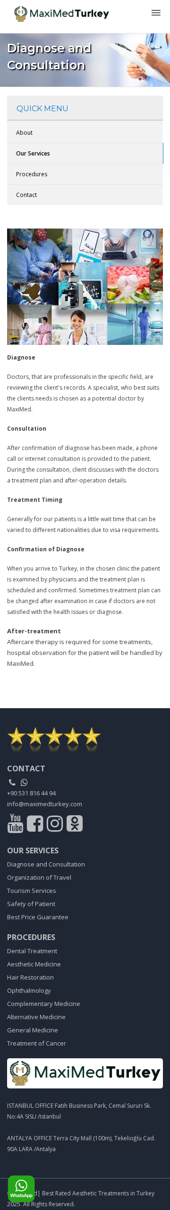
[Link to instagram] (56, 825)
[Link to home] (85, 1073)
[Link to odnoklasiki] (75, 825)
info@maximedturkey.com (44, 804)
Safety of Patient (31, 903)
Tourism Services (31, 890)
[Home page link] (58, 11)
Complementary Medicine (43, 1003)
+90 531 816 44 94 (31, 793)
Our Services (33, 153)
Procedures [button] (31, 174)
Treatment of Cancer (36, 1043)
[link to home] (85, 739)
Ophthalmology (29, 990)
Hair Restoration (30, 977)
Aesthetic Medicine (34, 964)
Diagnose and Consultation (46, 864)
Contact (26, 195)
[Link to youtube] (16, 825)
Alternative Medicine (36, 1017)
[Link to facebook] (36, 825)
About (24, 133)
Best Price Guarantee (37, 917)
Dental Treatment (32, 951)
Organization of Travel (39, 877)
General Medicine (32, 1030)
